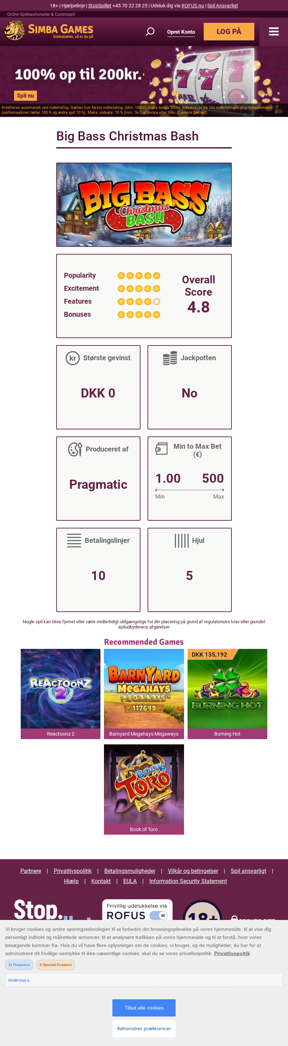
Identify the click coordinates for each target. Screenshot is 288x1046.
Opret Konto (181, 32)
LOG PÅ (229, 31)
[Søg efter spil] (154, 32)
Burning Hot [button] (227, 734)
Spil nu (25, 95)
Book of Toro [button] (144, 829)
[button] (274, 32)
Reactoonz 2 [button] (60, 734)
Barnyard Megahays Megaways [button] (143, 734)
